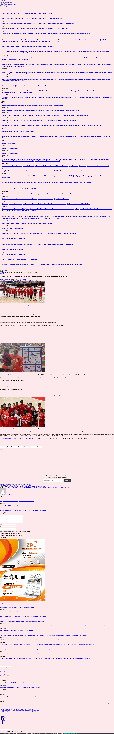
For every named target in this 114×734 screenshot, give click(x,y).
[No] (76, 733)
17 (0, 674)
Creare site (2, 727)
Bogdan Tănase (3, 484)
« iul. (1, 678)
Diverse (3, 186)
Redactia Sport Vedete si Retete (6, 279)
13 (4, 673)
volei (30, 484)
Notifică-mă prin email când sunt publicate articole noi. (11, 535)
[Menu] (0, 269)
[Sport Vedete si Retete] (4, 6)
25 (1, 675)
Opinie (3, 214)
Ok (65, 733)
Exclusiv (4, 156)
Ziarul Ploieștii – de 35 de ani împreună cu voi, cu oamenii (20, 259)
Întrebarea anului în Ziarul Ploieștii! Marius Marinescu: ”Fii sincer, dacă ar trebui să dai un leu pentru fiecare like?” (38, 23)
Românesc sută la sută (6, 241)
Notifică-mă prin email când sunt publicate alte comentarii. (12, 533)
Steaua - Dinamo (26, 484)
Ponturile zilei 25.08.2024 (10, 153)
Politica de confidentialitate (71, 733)
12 (3, 673)
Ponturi (3, 128)
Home (3, 9)
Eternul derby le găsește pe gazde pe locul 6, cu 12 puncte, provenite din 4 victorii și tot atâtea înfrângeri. (19, 438)
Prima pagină (2, 272)
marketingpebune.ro (12, 727)
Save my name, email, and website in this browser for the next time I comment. (16, 531)
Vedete (3, 69)
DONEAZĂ (2, 5)
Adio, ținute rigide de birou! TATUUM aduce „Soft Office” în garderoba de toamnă (27, 13)
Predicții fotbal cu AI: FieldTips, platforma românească (19, 131)
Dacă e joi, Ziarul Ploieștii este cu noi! (14, 238)
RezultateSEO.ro (47, 727)
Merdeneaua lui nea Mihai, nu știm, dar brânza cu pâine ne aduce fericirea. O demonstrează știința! (32, 18)
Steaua (21, 484)
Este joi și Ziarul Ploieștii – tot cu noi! (13, 228)
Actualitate (4, 10)
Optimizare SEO (19, 727)
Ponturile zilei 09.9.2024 (9, 143)
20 (4, 674)
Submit (13, 729)
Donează (1, 271)
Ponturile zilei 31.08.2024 (10, 148)
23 (8, 674)
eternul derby (17, 484)
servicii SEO (37, 727)
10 (0, 673)
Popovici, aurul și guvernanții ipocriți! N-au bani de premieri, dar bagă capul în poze (28, 46)
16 (8, 673)
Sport (3, 37)
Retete (3, 102)
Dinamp (13, 484)
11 (1, 673)
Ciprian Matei (8, 484)
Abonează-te (67, 480)
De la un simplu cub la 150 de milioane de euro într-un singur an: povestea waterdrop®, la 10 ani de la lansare (35, 28)
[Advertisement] (35, 335)
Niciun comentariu (22, 279)
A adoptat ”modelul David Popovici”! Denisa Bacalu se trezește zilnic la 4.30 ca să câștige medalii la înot (25, 486)
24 (0, 675)
